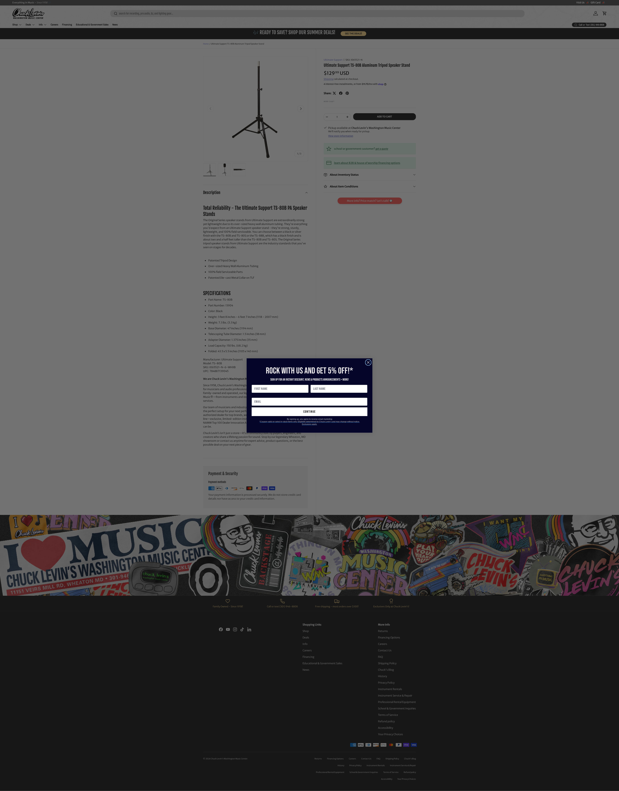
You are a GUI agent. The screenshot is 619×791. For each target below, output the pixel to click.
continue (309, 412)
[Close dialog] (368, 362)
